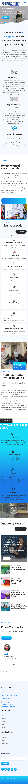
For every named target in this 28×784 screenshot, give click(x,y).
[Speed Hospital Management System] (5, 573)
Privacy (4, 718)
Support (14, 473)
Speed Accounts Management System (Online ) (18, 582)
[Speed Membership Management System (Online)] (5, 598)
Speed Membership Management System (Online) (18, 594)
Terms (3, 721)
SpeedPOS (4, 746)
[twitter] (5, 769)
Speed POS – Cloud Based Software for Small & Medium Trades (12, 544)
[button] (14, 510)
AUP (3, 724)
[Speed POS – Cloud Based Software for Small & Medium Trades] (14, 561)
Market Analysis (14, 455)
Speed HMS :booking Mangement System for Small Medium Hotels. (19, 607)
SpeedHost (5, 743)
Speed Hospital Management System (18, 568)
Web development (14, 77)
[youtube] (12, 769)
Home (3, 715)
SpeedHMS (4, 740)
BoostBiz (4, 749)
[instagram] (8, 769)
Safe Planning (14, 492)
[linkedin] (15, 769)
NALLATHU (4, 737)
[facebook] (2, 769)
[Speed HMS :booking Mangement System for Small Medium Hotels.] (5, 611)
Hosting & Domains (14, 134)
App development (14, 104)
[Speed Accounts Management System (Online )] (5, 586)
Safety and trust (14, 437)
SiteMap (4, 727)
